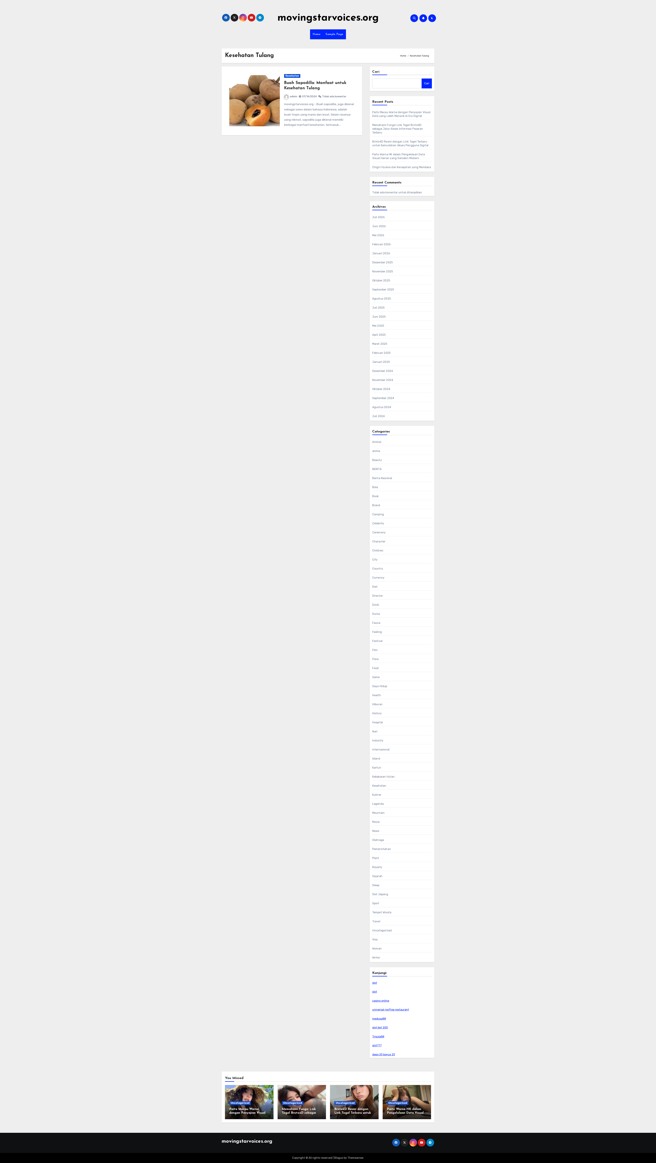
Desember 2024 (382, 371)
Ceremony (379, 532)
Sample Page (334, 34)
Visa (375, 939)
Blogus (338, 1157)
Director (377, 595)
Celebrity (378, 523)
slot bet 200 (380, 1027)
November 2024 (382, 380)
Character (379, 541)
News (375, 831)
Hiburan (377, 704)
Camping (378, 514)
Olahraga (378, 840)
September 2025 (383, 289)
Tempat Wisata (382, 912)
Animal (376, 442)
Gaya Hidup (379, 686)
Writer (376, 957)
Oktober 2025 (381, 280)
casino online (380, 1000)
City (375, 559)
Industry (378, 740)
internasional (381, 749)
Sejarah (377, 876)
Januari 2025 (381, 362)
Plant (375, 858)
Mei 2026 (378, 235)
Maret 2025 (379, 343)
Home (316, 34)
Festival (377, 641)
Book (375, 496)
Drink (375, 604)
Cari (376, 72)
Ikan (375, 731)
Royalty (377, 867)
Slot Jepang (380, 894)
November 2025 (382, 271)
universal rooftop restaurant (390, 1009)
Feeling (377, 632)
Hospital (377, 722)
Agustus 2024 (381, 407)
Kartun (376, 767)
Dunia (376, 613)
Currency (378, 577)
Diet (375, 586)
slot (374, 982)
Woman (377, 948)
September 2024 (383, 398)
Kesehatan (292, 75)
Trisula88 (378, 1036)
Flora (375, 659)
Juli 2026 (378, 217)
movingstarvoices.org (328, 18)
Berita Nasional (382, 478)
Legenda (378, 803)
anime (376, 451)
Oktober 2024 (381, 389)
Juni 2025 (379, 316)
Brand (376, 505)
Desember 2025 (382, 262)
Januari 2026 (381, 253)
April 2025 (379, 334)
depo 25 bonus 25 (383, 1054)
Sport (375, 903)
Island (376, 758)
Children (378, 550)
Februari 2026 (381, 244)
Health (376, 695)
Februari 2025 (381, 352)
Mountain (378, 812)
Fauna (376, 623)
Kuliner (376, 794)
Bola (375, 487)
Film (375, 650)
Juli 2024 (378, 416)
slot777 (377, 1045)
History (377, 713)
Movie (376, 822)
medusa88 (379, 1018)
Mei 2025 (378, 325)
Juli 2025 (378, 307)
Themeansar (355, 1157)
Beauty (377, 460)
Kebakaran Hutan (383, 776)
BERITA (377, 469)
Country (377, 568)
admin (293, 96)
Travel (376, 921)
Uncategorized (382, 930)
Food (375, 668)
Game (376, 677)
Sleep (375, 885)
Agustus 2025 (381, 298)
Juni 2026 (379, 226)
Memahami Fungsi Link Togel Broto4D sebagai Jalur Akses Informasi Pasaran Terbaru (397, 128)
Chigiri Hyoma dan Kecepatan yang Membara (401, 167)
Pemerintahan (381, 849)
